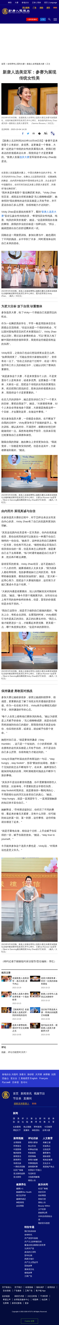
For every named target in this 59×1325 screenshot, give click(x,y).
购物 (34, 1103)
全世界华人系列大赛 (16, 64)
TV (43, 19)
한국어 (24, 1082)
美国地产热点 (48, 1167)
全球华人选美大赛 (36, 291)
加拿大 (22, 1074)
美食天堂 (42, 1199)
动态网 (44, 1299)
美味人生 (42, 1202)
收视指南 (29, 1287)
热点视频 (27, 1127)
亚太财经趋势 (19, 1173)
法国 (53, 1074)
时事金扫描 (33, 1149)
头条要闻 (17, 1127)
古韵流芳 (46, 1149)
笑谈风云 (46, 1146)
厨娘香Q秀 (42, 1213)
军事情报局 (33, 1163)
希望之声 (7, 1299)
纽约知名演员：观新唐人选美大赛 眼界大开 (49, 1028)
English (33, 1078)
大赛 (16, 3)
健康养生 (21, 1184)
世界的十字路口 (35, 1170)
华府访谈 (17, 1163)
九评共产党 (29, 1248)
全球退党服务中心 (21, 1299)
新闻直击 (17, 1156)
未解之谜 (46, 1142)
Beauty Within (44, 1206)
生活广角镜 (43, 1188)
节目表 (17, 1098)
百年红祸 (28, 1255)
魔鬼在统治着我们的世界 (35, 1245)
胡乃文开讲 (21, 1195)
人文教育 (48, 1138)
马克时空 (32, 1173)
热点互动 (32, 1146)
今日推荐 (48, 1127)
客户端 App (41, 1291)
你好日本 (42, 1192)
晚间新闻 (17, 1153)
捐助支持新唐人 (21, 1103)
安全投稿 (7, 1291)
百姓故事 (28, 1266)
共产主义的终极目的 (33, 1241)
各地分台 (25, 3)
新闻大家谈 (33, 1142)
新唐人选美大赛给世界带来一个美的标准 (20, 997)
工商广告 (28, 1276)
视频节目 (39, 1093)
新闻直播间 (33, 19)
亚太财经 (17, 1177)
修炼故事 (28, 1273)
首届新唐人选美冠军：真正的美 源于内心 (20, 981)
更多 (27, 1303)
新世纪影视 (17, 1303)
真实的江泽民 (30, 1252)
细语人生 (32, 1180)
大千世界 (42, 1209)
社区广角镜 (18, 1170)
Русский (6, 1082)
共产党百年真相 (31, 1238)
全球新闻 (17, 1142)
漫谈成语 (46, 1156)
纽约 (7, 293)
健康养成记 (21, 1199)
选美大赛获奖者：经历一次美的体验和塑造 (49, 981)
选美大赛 (24, 157)
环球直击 (17, 1146)
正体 (34, 3)
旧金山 (5, 1078)
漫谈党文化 (29, 1269)
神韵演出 (36, 1130)
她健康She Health (24, 1192)
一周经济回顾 (19, 1167)
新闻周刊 (17, 1160)
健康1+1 (19, 1188)
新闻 (15, 1113)
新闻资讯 (26, 1093)
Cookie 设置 (29, 1321)
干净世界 (44, 1296)
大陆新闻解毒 (34, 1177)
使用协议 (51, 1287)
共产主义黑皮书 (31, 1262)
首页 (3, 64)
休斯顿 (46, 1074)
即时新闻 (38, 1127)
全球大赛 (46, 1130)
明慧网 (35, 1299)
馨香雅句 (46, 1153)
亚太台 (14, 1078)
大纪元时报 (32, 1296)
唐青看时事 (33, 1167)
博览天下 (17, 1130)
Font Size (46, 133)
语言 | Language (50, 3)
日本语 (15, 1082)
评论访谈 (33, 1138)
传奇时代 (28, 1235)
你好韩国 (42, 1195)
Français (43, 1078)
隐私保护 (40, 1287)
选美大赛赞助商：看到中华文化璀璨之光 (20, 1028)
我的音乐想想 (44, 1223)
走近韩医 (20, 1206)
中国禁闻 (17, 1149)
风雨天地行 (29, 1259)
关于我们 (18, 1287)
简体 (39, 3)
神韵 (10, 3)
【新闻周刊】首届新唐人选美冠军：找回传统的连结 (20, 1012)
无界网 (6, 1303)
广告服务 (18, 1291)
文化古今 (46, 1163)
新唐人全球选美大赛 (35, 64)
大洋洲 (38, 1074)
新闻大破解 (33, 1160)
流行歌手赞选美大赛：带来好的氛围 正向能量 (49, 1012)
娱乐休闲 (43, 1184)
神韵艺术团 (19, 1296)
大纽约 (14, 1074)
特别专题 (29, 1227)
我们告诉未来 (30, 1231)
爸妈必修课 (47, 1160)
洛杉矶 (30, 1074)
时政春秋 (32, 1153)
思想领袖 (32, 1156)
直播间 (27, 1098)
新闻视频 (18, 1138)
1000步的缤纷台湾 (45, 1218)
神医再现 (20, 1202)
